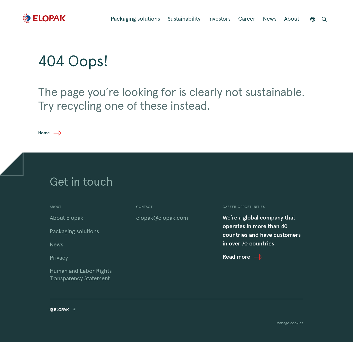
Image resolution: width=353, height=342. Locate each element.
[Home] (44, 19)
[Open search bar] (324, 19)
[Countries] (312, 19)
